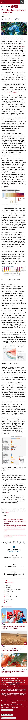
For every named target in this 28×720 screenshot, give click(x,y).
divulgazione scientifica (12, 597)
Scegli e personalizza (7, 710)
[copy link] (2, 19)
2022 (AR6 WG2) (11, 525)
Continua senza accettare (8, 717)
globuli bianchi (10, 601)
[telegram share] (9, 19)
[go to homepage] (3, 2)
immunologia (9, 599)
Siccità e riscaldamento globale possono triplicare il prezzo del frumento (11, 649)
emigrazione (9, 587)
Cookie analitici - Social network (10, 707)
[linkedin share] (15, 19)
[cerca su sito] (22, 2)
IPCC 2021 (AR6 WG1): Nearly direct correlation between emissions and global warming (14, 521)
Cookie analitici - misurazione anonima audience (14, 705)
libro (7, 593)
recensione (9, 595)
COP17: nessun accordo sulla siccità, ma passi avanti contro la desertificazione (13, 627)
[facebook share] (12, 19)
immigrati (8, 585)
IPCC (5, 525)
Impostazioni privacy (14, 684)
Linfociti (8, 602)
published (22, 46)
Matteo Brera (9, 591)
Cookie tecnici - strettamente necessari (12, 704)
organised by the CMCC (11, 92)
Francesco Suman (6, 14)
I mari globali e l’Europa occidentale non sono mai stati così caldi (13, 671)
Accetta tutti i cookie (6, 714)
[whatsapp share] (6, 19)
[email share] (18, 19)
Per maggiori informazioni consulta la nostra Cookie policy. (14, 701)
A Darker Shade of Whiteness (13, 589)
